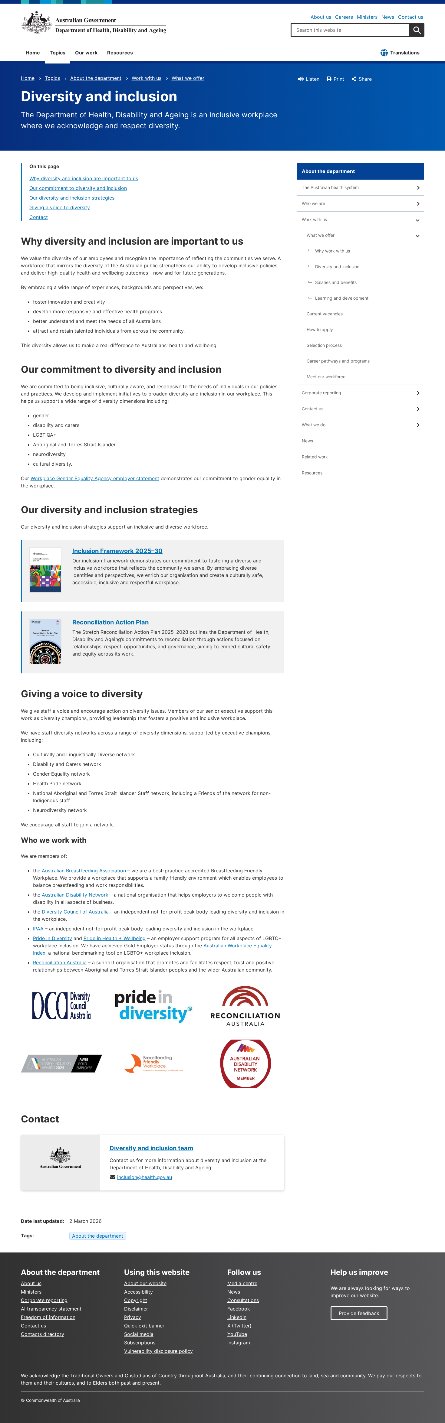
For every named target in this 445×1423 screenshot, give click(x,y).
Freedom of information (48, 1317)
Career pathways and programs (338, 360)
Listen (312, 79)
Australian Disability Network (75, 895)
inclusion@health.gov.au (144, 1177)
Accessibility (138, 1292)
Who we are (313, 203)
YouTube (237, 1334)
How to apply (320, 329)
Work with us (146, 78)
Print (339, 79)
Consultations (243, 1300)
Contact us (410, 17)
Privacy (132, 1317)
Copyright (135, 1300)
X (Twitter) (239, 1326)
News (387, 17)
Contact (38, 217)
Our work (86, 53)
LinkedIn (236, 1317)
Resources (120, 53)
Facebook (238, 1309)
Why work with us (332, 250)
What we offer (188, 78)
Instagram (238, 1343)
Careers (344, 17)
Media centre (242, 1283)
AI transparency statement (51, 1309)
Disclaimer (136, 1309)
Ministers (367, 17)
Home (33, 53)
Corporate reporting (321, 392)
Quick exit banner (144, 1326)
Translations (405, 53)
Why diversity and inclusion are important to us (83, 178)
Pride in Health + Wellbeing (115, 938)
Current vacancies (325, 313)
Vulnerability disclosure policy (158, 1351)
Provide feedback (359, 1313)
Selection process (324, 345)
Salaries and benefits (336, 282)
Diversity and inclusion (337, 266)
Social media (138, 1334)
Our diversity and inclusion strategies (71, 198)
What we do (313, 424)
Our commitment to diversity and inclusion (78, 188)
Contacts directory (42, 1334)
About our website (145, 1283)
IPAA (38, 929)
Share (365, 79)
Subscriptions (139, 1343)
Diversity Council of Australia (75, 912)
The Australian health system (330, 187)
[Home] (93, 22)
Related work (315, 456)
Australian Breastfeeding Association (84, 871)
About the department (95, 78)
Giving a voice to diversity (59, 207)
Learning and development (341, 298)
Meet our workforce (326, 376)
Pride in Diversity (52, 938)
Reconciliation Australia (60, 962)
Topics (57, 53)
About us (321, 17)
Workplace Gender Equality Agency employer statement (95, 478)
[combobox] (350, 30)
